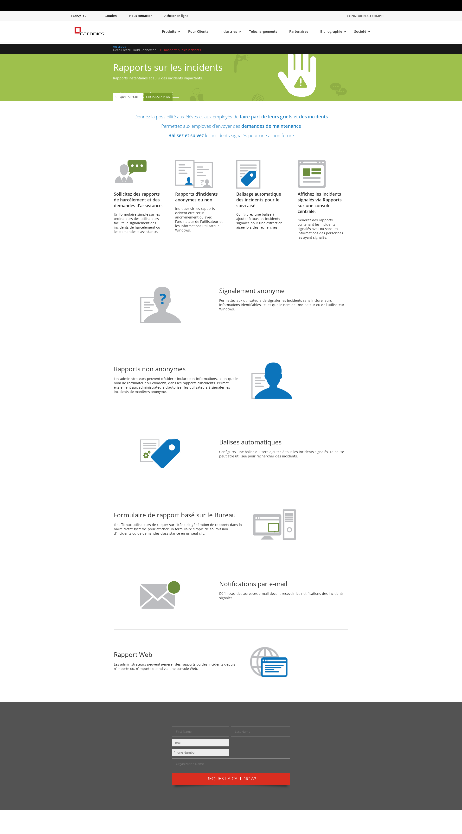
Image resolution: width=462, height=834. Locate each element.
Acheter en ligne (176, 16)
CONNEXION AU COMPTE (365, 16)
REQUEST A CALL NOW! (231, 778)
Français (78, 16)
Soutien (111, 16)
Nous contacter (140, 16)
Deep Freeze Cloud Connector (134, 50)
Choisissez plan (158, 97)
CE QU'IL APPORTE (128, 97)
